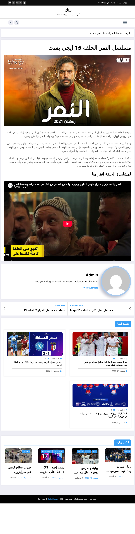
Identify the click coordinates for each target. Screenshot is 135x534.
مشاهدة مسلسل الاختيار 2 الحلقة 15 (44, 310)
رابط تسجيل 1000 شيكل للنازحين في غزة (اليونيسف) (112, 472)
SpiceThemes (53, 500)
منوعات (38, 451)
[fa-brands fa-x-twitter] (20, 2)
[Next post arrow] (5, 309)
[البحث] (16, 22)
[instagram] (13, 2)
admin (92, 275)
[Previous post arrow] (130, 309)
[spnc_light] (10, 22)
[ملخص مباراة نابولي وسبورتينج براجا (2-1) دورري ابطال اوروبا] (35, 343)
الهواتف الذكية (16, 451)
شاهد (53, 451)
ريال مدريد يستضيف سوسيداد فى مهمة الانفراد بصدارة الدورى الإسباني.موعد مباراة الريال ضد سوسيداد (77, 469)
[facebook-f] (24, 2)
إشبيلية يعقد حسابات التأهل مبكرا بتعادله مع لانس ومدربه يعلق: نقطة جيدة (105, 364)
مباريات (46, 451)
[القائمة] (125, 22)
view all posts (90, 288)
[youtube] (9, 2)
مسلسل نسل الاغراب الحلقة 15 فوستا (91, 310)
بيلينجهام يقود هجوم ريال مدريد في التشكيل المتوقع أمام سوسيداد (44, 470)
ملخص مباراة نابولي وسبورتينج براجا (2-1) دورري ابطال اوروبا (37, 364)
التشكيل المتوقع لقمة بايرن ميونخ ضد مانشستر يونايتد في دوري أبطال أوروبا (103, 415)
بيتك (68, 10)
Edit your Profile (83, 281)
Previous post (76, 305)
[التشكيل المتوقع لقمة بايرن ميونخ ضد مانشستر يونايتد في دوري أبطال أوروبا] (101, 395)
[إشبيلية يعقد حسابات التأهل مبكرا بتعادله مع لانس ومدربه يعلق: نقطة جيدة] (101, 343)
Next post (60, 305)
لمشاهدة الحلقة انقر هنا (111, 174)
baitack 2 (121, 358)
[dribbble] (17, 2)
